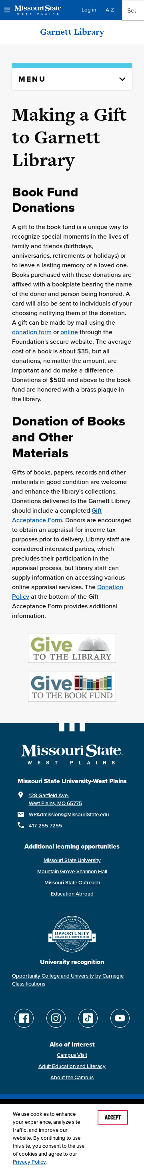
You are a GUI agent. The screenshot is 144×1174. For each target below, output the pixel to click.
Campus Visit (72, 1055)
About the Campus (72, 1077)
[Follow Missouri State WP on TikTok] (88, 1018)
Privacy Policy (29, 1162)
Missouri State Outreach (72, 882)
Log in (89, 10)
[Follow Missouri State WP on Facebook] (24, 1018)
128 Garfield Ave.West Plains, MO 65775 (55, 799)
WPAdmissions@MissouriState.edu (69, 814)
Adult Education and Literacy (72, 1066)
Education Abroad (72, 894)
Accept (113, 1117)
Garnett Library (72, 31)
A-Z (110, 10)
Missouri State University (72, 860)
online (69, 331)
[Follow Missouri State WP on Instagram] (56, 1018)
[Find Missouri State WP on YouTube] (120, 1018)
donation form (32, 331)
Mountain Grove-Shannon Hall (72, 871)
